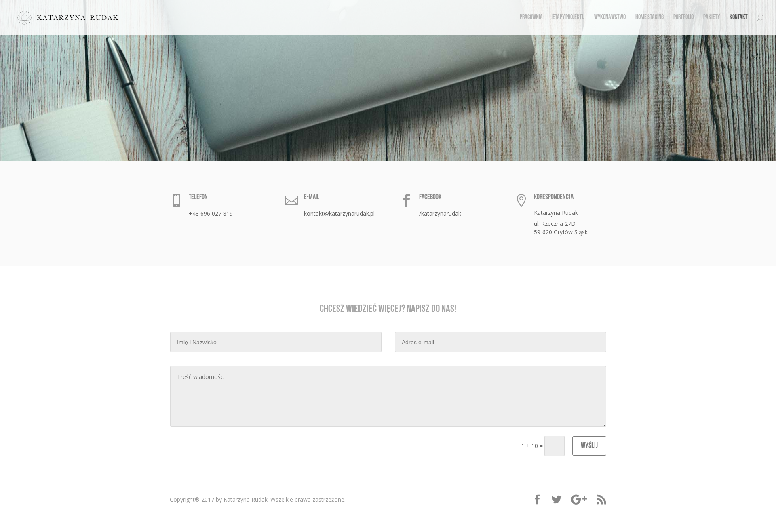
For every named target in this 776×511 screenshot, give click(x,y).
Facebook (430, 197)
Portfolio (683, 18)
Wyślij (589, 446)
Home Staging (649, 18)
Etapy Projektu (568, 18)
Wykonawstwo (610, 18)
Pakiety (711, 18)
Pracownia (531, 18)
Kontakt (739, 18)
